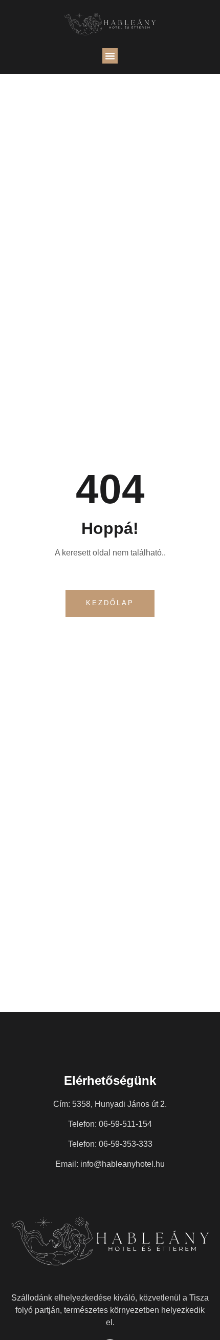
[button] (110, 56)
